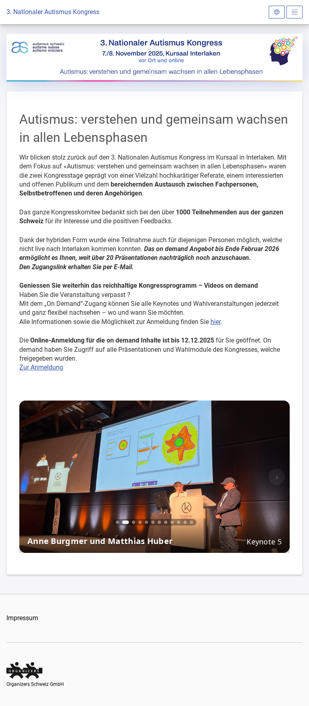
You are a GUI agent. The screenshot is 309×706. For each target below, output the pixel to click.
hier (215, 322)
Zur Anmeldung (41, 367)
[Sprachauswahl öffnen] (277, 12)
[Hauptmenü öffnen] (294, 12)
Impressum (22, 618)
